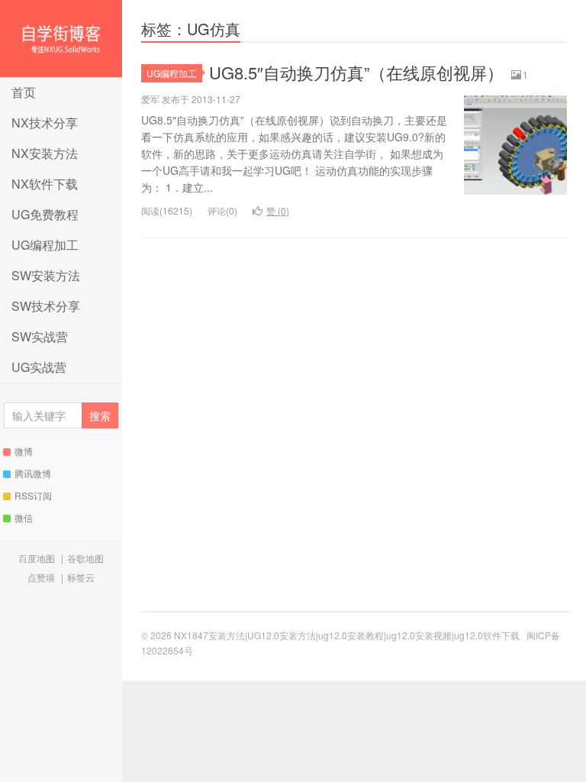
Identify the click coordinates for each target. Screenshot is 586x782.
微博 (23, 450)
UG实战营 (38, 367)
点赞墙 (41, 576)
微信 (23, 517)
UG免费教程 (45, 214)
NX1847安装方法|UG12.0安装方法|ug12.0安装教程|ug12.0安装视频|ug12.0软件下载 (61, 38)
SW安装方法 (45, 275)
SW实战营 (39, 336)
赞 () (277, 210)
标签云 (81, 576)
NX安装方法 (44, 153)
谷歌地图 (85, 557)
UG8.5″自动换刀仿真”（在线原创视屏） (356, 72)
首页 (23, 92)
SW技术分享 (45, 306)
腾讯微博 (32, 473)
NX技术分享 (44, 122)
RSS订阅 (33, 495)
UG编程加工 (45, 245)
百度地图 (36, 557)
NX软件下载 (44, 183)
